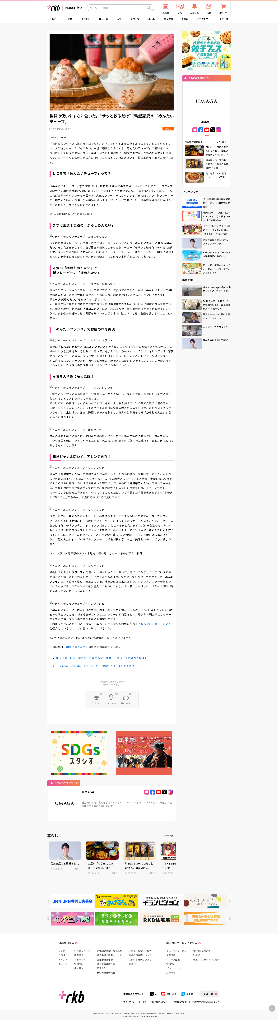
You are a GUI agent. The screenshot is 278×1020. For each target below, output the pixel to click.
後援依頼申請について (140, 955)
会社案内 (78, 968)
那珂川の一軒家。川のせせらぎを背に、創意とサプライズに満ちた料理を (101, 658)
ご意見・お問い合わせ (140, 950)
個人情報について (201, 950)
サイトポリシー (130, 1001)
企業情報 (170, 955)
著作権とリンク (180, 1001)
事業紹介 (78, 955)
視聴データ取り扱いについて (155, 1001)
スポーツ (134, 18)
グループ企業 (173, 959)
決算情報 (170, 972)
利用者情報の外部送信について (205, 1001)
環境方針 (101, 968)
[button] (48, 901)
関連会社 (133, 963)
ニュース (103, 18)
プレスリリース (174, 968)
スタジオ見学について (140, 959)
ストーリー (80, 959)
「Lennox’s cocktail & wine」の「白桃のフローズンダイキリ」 (96, 666)
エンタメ (168, 18)
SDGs (185, 18)
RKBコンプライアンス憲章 (205, 959)
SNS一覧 (208, 993)
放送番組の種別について (109, 955)
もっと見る (169, 835)
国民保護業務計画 (106, 963)
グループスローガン (176, 950)
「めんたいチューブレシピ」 (156, 624)
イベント (85, 18)
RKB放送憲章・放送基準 (109, 950)
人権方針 (196, 955)
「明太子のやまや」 (75, 647)
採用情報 (78, 963)
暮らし (151, 18)
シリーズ (223, 18)
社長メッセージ (82, 950)
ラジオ (68, 18)
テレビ (53, 18)
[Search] (149, 8)
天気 (119, 18)
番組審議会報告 (105, 959)
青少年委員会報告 (106, 972)
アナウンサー (203, 18)
